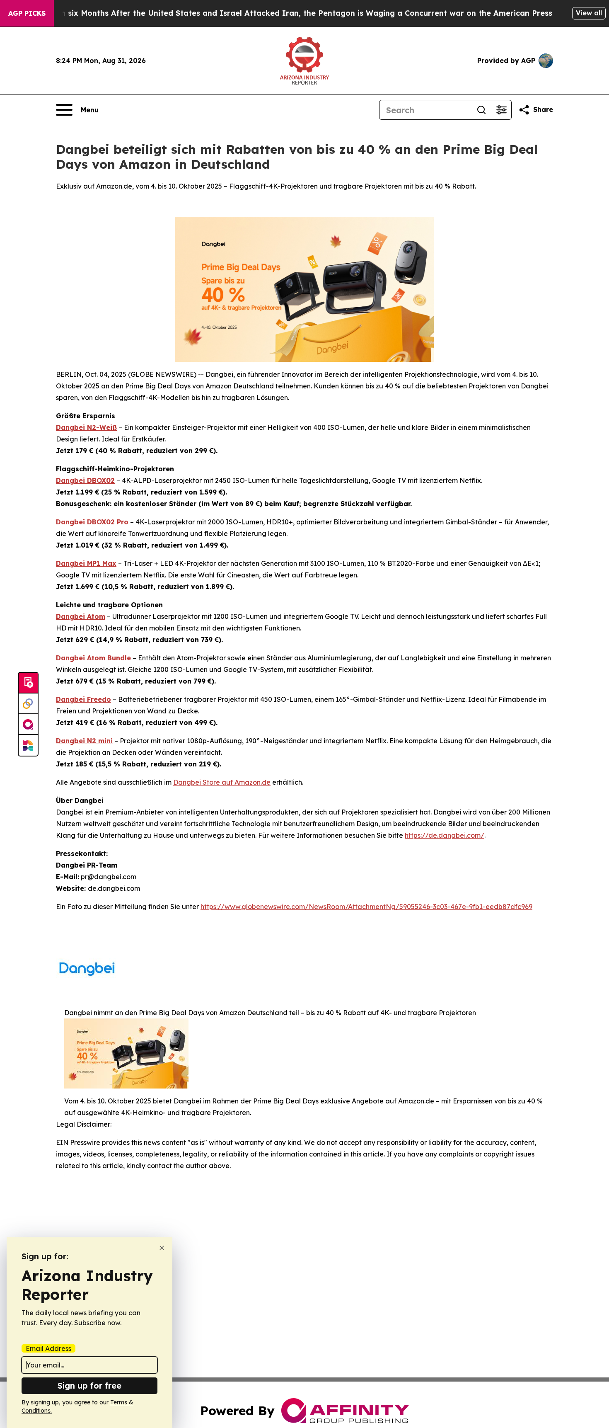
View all (589, 13)
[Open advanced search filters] (501, 109)
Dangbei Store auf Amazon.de (222, 782)
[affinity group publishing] (28, 724)
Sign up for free (89, 1385)
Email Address (48, 1348)
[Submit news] (28, 683)
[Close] (162, 1248)
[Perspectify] (28, 703)
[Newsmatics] (28, 745)
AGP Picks (27, 13)
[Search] (481, 109)
